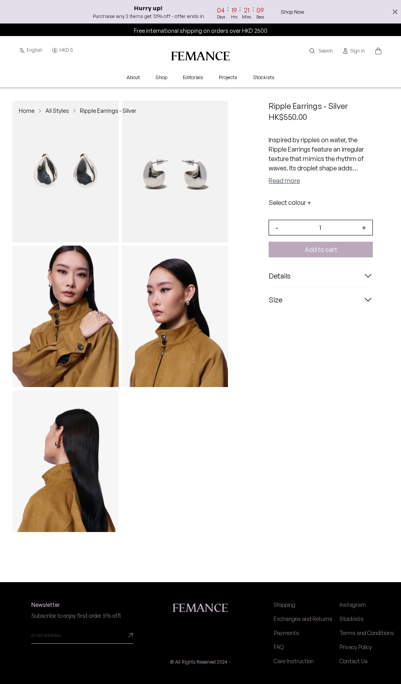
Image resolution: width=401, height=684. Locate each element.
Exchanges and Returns (303, 618)
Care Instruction (294, 661)
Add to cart (321, 249)
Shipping (284, 604)
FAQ (279, 647)
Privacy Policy (356, 647)
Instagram (353, 604)
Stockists (351, 618)
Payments (286, 633)
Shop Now (292, 12)
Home (26, 110)
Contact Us (354, 661)
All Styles (57, 110)
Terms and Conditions (367, 633)
